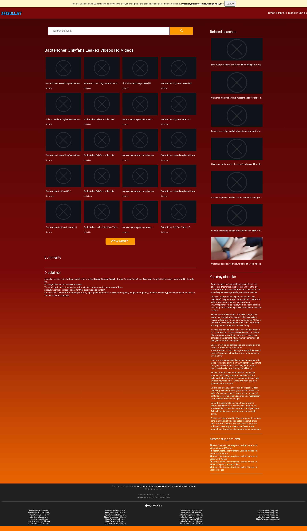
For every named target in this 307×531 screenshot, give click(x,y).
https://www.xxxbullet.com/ (115, 513)
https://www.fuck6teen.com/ (191, 513)
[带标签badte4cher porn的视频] (140, 78)
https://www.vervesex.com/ (115, 511)
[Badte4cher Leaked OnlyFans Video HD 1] (63, 78)
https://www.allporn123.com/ (191, 521)
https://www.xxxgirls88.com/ (115, 523)
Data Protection (165, 486)
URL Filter (178, 486)
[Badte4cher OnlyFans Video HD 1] (102, 114)
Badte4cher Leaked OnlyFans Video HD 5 (180, 155)
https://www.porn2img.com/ (268, 513)
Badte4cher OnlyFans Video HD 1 (99, 119)
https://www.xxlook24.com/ (115, 521)
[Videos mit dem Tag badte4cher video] (102, 78)
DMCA (271, 12)
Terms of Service (297, 12)
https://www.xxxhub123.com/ (115, 515)
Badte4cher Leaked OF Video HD (138, 155)
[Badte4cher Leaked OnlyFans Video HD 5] (178, 150)
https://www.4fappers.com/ (39, 511)
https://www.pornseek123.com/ (191, 515)
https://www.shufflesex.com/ (39, 523)
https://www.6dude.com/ (39, 517)
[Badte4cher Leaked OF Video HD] (140, 150)
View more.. (120, 241)
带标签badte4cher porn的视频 (136, 83)
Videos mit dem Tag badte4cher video (102, 83)
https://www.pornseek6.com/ (191, 517)
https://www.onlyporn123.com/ (191, 523)
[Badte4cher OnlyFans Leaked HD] (63, 222)
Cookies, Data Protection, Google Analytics (203, 3)
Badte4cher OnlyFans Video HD (175, 119)
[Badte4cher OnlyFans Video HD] (178, 114)
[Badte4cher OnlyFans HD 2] (63, 186)
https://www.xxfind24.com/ (115, 519)
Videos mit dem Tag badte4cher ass (63, 119)
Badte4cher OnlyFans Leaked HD (61, 227)
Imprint (281, 12)
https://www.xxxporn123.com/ (115, 517)
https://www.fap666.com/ (39, 519)
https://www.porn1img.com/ (268, 511)
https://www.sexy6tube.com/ (191, 511)
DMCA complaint (61, 295)
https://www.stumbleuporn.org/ (268, 519)
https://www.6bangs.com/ (39, 515)
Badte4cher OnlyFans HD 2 (58, 191)
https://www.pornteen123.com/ (191, 519)
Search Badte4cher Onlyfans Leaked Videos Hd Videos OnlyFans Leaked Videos (233, 463)
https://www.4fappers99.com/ (39, 513)
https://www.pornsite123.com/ (39, 521)
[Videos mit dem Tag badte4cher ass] (63, 114)
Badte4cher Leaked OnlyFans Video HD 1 (65, 83)
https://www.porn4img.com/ (268, 517)
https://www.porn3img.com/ (268, 515)
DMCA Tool (189, 486)
